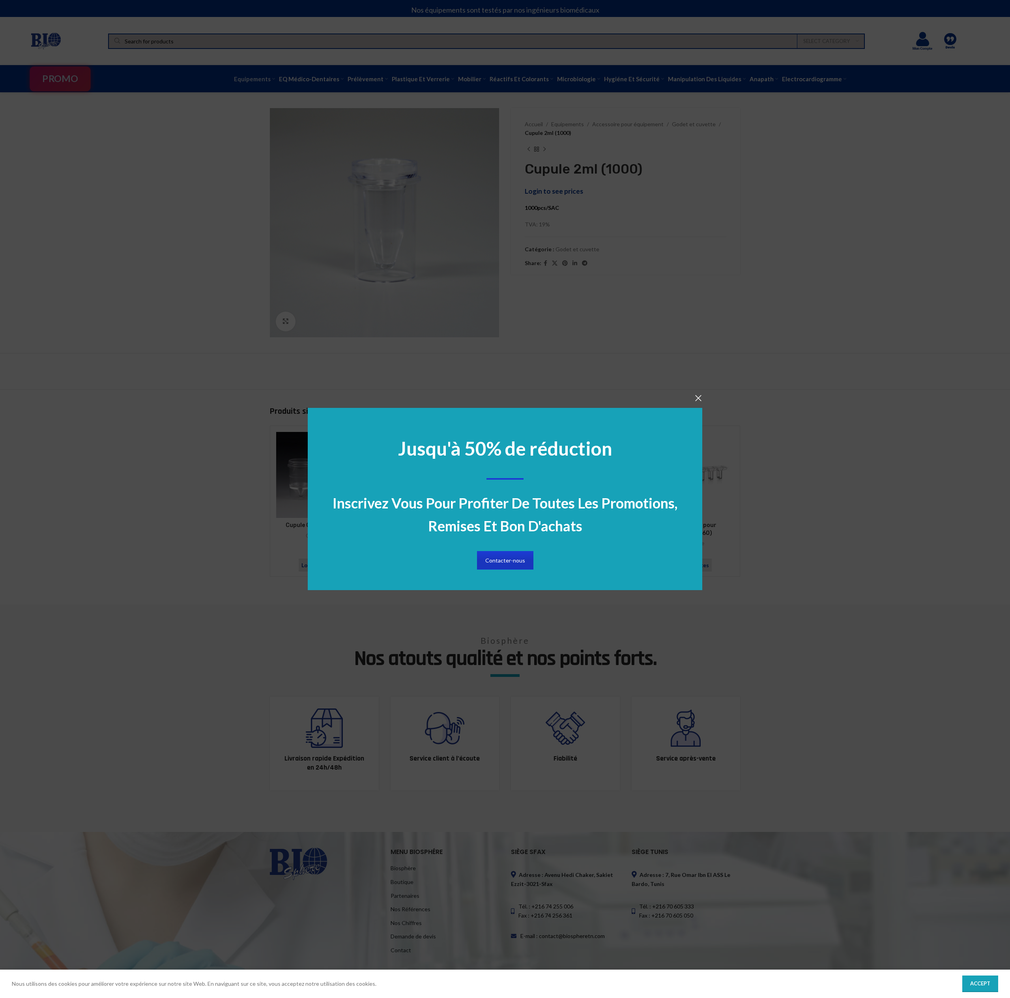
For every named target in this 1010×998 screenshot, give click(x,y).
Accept (980, 983)
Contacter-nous (505, 560)
